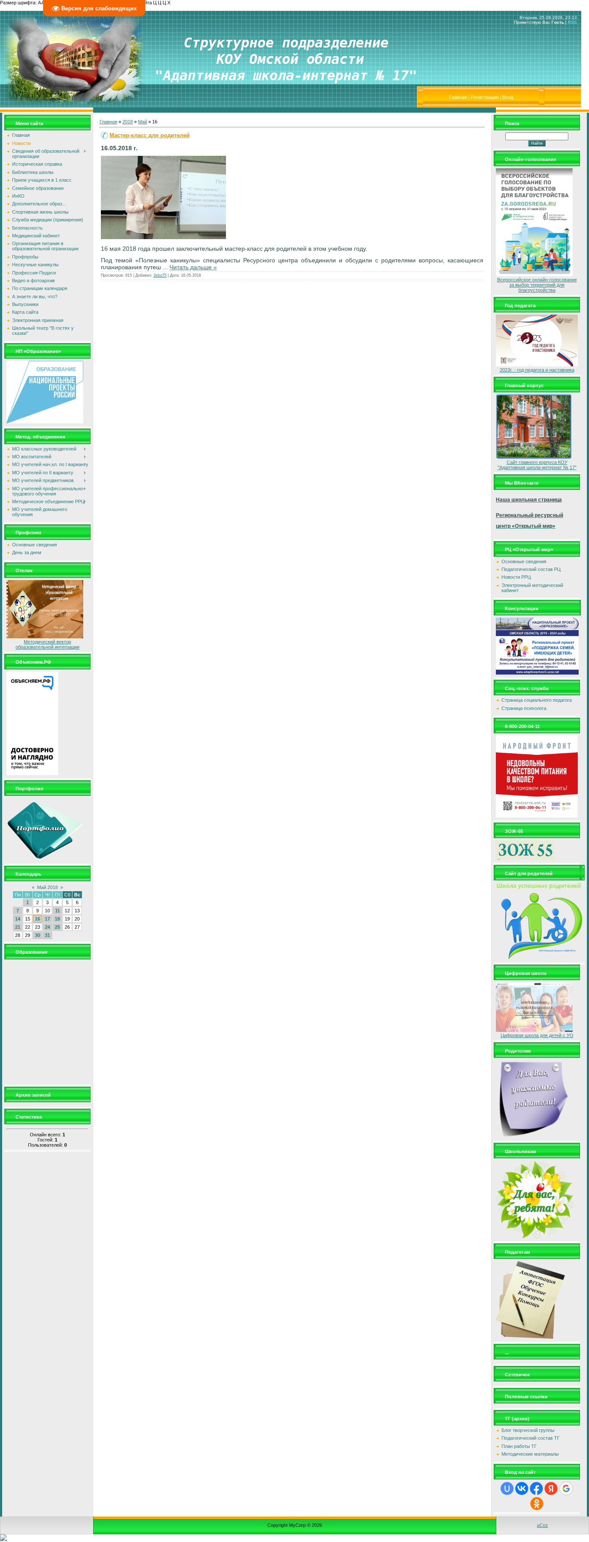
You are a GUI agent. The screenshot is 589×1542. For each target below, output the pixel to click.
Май (142, 121)
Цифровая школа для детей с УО (537, 1035)
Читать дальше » (193, 267)
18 (57, 918)
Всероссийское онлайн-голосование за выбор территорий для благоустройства (537, 285)
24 (47, 927)
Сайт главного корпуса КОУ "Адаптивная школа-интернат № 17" (537, 465)
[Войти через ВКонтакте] (521, 1488)
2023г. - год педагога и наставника (537, 369)
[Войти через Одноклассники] (536, 1503)
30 (37, 935)
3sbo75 (160, 275)
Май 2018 (47, 887)
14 (17, 918)
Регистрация (484, 97)
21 (17, 927)
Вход (507, 97)
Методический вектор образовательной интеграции (47, 644)
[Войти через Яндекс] (551, 1488)
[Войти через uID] (507, 1488)
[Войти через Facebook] (536, 1488)
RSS (572, 22)
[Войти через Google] (566, 1488)
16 (37, 918)
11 (57, 910)
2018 (127, 121)
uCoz (542, 1525)
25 (57, 927)
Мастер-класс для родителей (150, 135)
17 (47, 918)
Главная (458, 97)
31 (47, 935)
